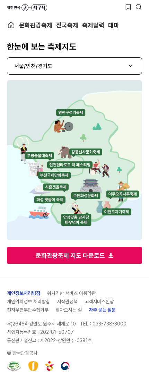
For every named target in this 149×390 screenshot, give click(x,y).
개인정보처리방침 (23, 293)
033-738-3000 (109, 324)
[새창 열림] (14, 366)
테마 (113, 25)
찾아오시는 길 (68, 310)
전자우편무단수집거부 (28, 310)
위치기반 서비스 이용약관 (71, 293)
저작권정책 (67, 301)
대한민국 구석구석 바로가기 (27, 7)
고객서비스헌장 (99, 301)
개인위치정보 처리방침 (28, 301)
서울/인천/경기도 (33, 66)
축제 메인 (11, 25)
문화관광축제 (35, 25)
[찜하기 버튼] (128, 6)
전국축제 (67, 25)
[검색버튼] (138, 6)
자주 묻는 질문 (102, 310)
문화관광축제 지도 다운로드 (70, 255)
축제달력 (93, 25)
